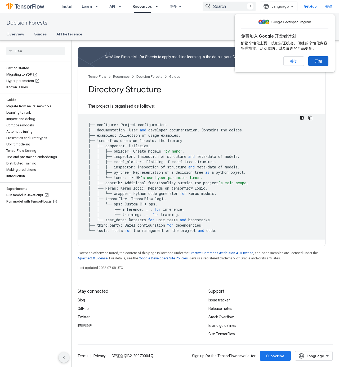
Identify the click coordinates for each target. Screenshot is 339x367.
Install (67, 6)
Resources (142, 6)
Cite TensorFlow (221, 334)
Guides (40, 34)
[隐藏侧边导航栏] (64, 357)
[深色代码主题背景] (302, 118)
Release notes (220, 308)
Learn (87, 6)
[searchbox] (35, 51)
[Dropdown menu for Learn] (98, 6)
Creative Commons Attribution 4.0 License (221, 253)
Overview (15, 34)
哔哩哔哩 (85, 325)
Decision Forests (26, 23)
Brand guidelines (222, 325)
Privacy (99, 356)
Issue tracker (219, 300)
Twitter (84, 317)
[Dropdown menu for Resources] (158, 6)
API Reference (69, 34)
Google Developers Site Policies (163, 258)
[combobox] (229, 6)
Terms (83, 356)
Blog (81, 300)
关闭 (293, 61)
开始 (318, 61)
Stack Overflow (221, 317)
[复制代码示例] (310, 118)
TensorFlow (97, 77)
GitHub (310, 6)
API (112, 6)
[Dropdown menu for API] (121, 6)
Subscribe (275, 356)
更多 (173, 6)
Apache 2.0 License (93, 258)
